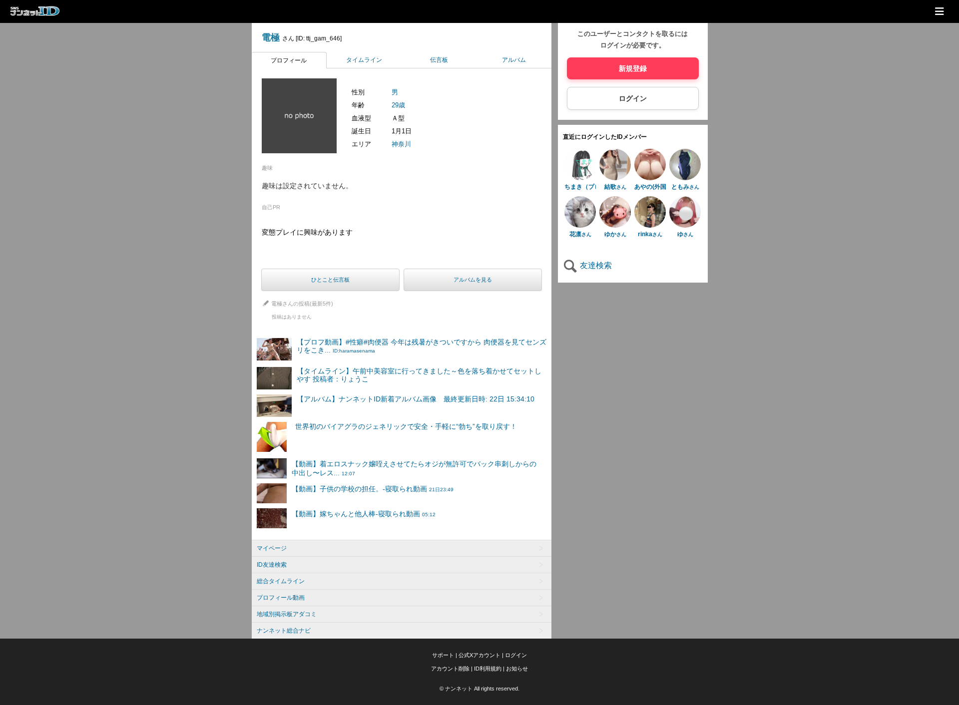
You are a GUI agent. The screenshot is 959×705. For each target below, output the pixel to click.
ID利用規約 (487, 669)
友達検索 (595, 265)
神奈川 (401, 144)
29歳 (398, 105)
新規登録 (633, 68)
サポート (443, 655)
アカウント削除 (450, 669)
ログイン (633, 98)
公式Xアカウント (479, 655)
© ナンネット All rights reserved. (479, 689)
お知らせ (517, 669)
